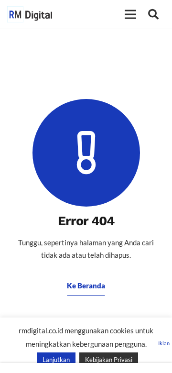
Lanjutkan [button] (56, 359)
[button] (153, 14)
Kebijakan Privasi (108, 359)
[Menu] (130, 14)
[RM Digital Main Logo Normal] (29, 14)
